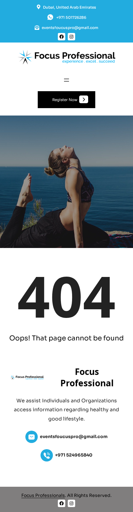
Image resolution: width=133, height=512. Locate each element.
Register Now (64, 99)
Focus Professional (87, 377)
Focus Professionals (43, 495)
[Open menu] (66, 80)
